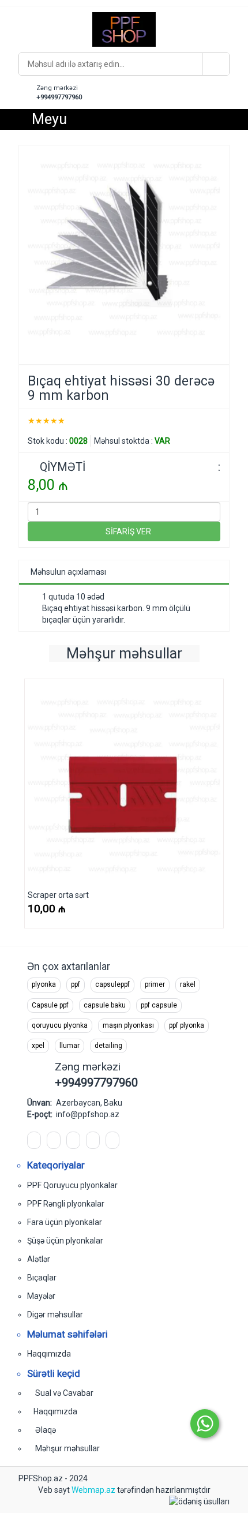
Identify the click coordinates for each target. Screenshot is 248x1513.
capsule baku (105, 1005)
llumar (69, 1046)
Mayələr (41, 1296)
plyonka (44, 984)
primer (155, 984)
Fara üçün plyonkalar (64, 1222)
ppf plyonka (186, 1025)
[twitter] (93, 1140)
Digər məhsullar (55, 1314)
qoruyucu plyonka (60, 1025)
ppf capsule (159, 1005)
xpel (38, 1046)
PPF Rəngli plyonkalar (65, 1203)
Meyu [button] (47, 119)
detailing (108, 1046)
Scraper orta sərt (58, 895)
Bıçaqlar (42, 1277)
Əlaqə (44, 1430)
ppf (75, 984)
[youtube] (73, 1140)
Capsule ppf (50, 1005)
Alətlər (38, 1259)
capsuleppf (112, 984)
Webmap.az (93, 1490)
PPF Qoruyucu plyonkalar (72, 1185)
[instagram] (112, 1140)
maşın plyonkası (128, 1025)
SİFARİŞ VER (127, 531)
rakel (188, 984)
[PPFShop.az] (123, 29)
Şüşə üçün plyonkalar (65, 1240)
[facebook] (54, 1140)
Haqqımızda (49, 1353)
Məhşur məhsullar (66, 1448)
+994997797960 (59, 97)
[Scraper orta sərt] (124, 787)
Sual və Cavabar (63, 1393)
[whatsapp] (34, 1140)
